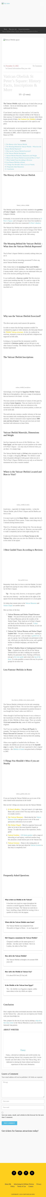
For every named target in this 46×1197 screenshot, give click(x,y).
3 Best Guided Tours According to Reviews (18, 160)
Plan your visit (13, 29)
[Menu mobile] (42, 4)
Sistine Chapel (8, 605)
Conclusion (9, 169)
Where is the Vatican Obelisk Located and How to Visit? (22, 158)
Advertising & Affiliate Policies (24, 1184)
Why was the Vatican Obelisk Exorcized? (18, 151)
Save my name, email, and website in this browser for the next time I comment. (23, 1116)
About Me (8, 1184)
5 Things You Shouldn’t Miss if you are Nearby (20, 164)
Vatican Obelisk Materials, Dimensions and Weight (21, 155)
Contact (30, 1186)
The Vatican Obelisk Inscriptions (15, 153)
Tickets (35, 623)
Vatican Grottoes (36, 845)
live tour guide (18, 657)
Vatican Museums (31, 603)
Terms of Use (21, 1186)
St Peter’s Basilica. (35, 223)
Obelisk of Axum (18, 749)
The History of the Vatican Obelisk (16, 144)
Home (5, 29)
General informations (24, 29)
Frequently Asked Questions (14, 167)
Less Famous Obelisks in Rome (15, 162)
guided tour (35, 636)
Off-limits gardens (26, 835)
